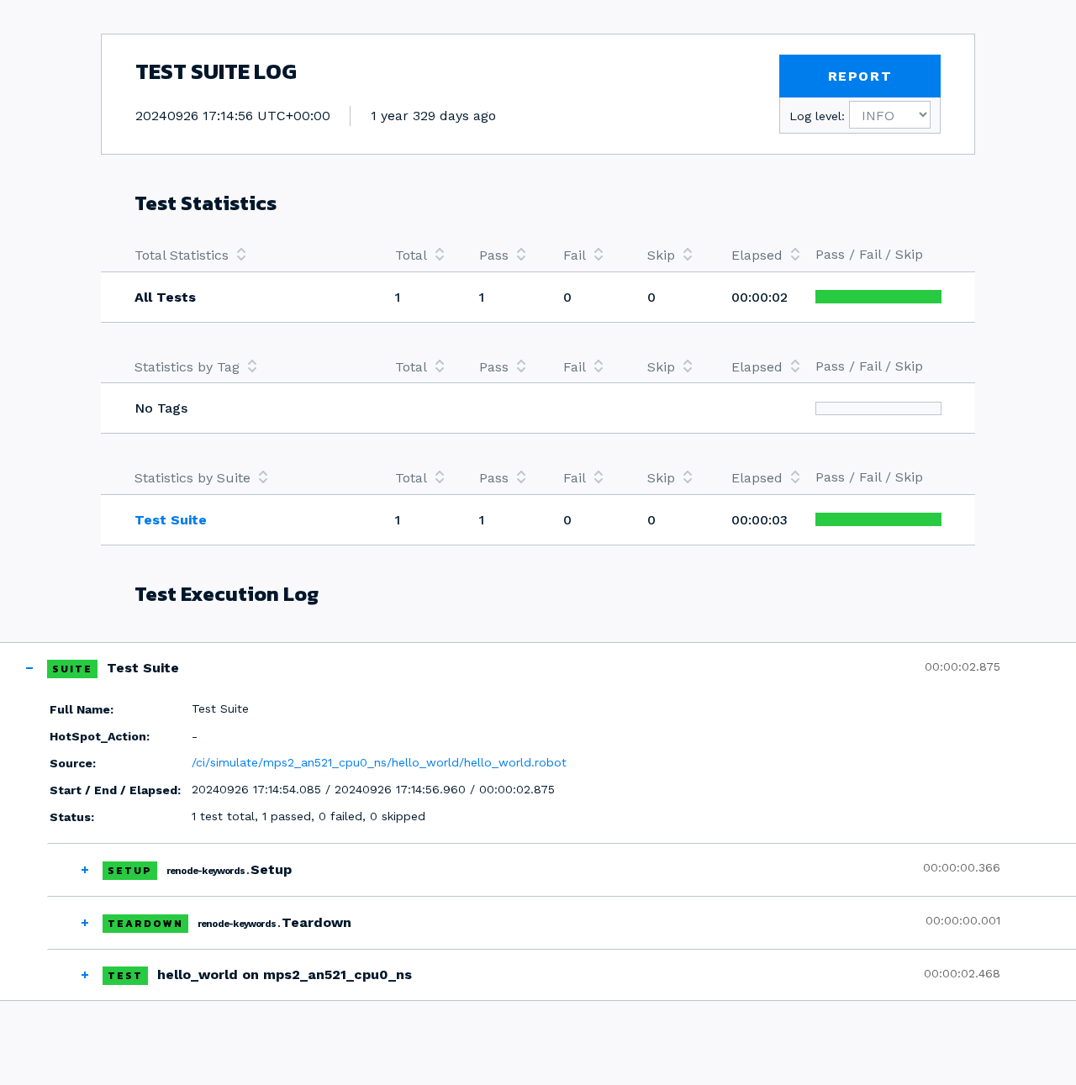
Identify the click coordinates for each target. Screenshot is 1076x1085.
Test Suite (170, 520)
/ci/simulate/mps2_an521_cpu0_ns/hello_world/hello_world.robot (379, 762)
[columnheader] (248, 254)
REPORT (860, 76)
